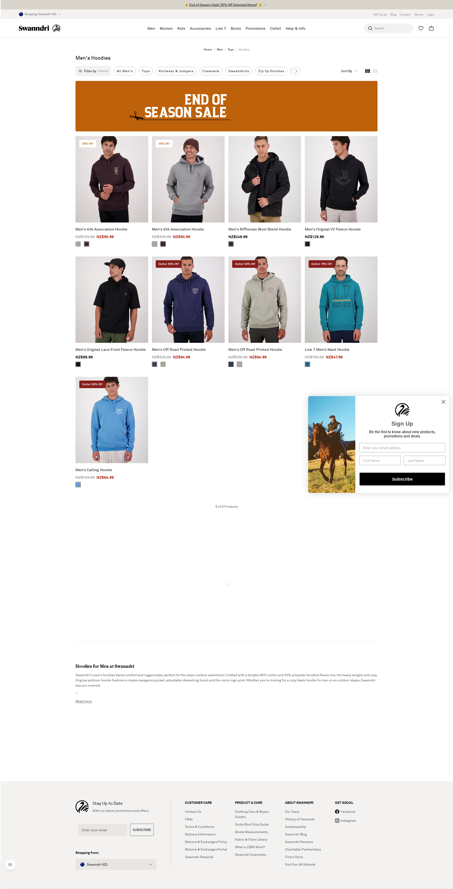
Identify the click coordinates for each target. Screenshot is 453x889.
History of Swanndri (300, 819)
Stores (418, 14)
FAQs (189, 819)
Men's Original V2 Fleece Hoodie (333, 229)
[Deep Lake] (307, 364)
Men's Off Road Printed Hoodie (179, 349)
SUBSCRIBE (142, 830)
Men (220, 49)
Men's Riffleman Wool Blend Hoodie (259, 229)
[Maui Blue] (78, 484)
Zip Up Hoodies (271, 71)
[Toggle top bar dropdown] (265, 4)
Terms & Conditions (199, 827)
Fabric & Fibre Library (251, 839)
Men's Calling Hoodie (94, 469)
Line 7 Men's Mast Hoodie (327, 349)
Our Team (292, 811)
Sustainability (295, 827)
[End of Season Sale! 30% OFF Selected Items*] (227, 106)
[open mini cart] (431, 28)
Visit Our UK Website (300, 864)
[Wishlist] (421, 28)
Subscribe (402, 479)
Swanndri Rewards (199, 857)
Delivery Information (200, 834)
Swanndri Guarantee (250, 854)
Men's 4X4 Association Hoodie (101, 229)
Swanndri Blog (296, 834)
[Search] (370, 28)
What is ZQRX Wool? (250, 847)
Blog (393, 14)
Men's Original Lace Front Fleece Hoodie (111, 349)
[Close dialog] (443, 402)
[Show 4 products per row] (367, 71)
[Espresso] (86, 244)
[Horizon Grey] (163, 364)
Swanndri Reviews (299, 842)
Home (208, 49)
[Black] (307, 244)
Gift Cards (380, 14)
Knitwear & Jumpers (176, 71)
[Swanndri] (39, 28)
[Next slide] (296, 71)
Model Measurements (251, 832)
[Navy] (154, 364)
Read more (84, 701)
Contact (405, 14)
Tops (231, 49)
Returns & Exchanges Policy (206, 842)
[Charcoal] (231, 244)
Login (430, 14)
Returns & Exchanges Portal (206, 849)
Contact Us (193, 811)
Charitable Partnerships (303, 849)
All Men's (125, 71)
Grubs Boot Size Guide (252, 824)
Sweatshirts (238, 71)
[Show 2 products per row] (375, 71)
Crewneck (210, 71)
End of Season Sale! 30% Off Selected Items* (223, 5)
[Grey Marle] (78, 244)
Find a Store (294, 857)
